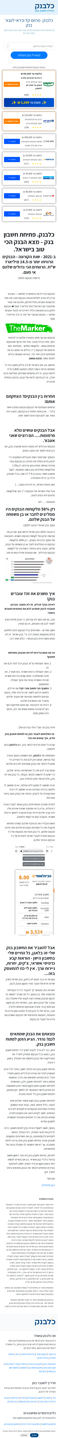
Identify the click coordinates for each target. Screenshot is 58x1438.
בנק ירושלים (12, 1401)
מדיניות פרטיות (28, 1354)
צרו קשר (52, 1354)
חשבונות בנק (50, 1364)
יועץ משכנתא (50, 1367)
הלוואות (24, 1367)
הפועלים (31, 1397)
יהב (54, 1397)
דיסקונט (40, 1397)
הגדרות (24, 1435)
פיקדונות (43, 1371)
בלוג (18, 1354)
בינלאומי (15, 1397)
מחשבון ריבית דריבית (30, 1424)
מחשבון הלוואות (49, 1424)
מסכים (34, 1435)
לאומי (48, 1397)
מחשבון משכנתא (11, 1424)
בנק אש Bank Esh (29, 1401)
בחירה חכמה (42, 1357)
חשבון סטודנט (35, 1367)
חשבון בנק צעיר (35, 1364)
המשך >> (12, 141)
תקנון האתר (41, 1354)
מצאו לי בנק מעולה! (29, 55)
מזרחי (23, 1397)
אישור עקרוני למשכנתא (15, 1364)
